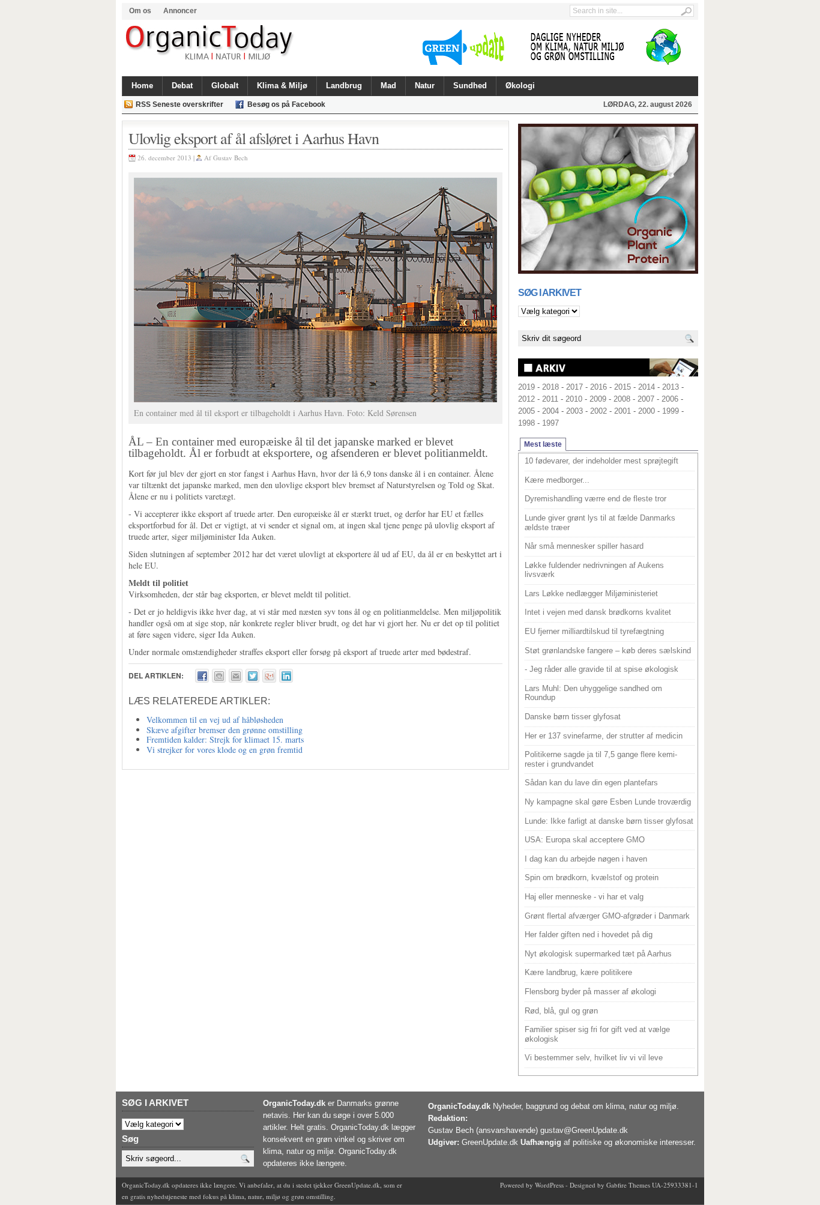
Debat (182, 85)
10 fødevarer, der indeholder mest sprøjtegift (601, 460)
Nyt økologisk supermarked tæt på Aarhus (598, 953)
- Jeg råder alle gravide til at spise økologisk (601, 669)
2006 (670, 398)
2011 (550, 398)
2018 (550, 386)
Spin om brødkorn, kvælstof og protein (592, 877)
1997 (550, 422)
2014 (646, 386)
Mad (388, 85)
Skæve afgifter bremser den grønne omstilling (224, 729)
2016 (598, 386)
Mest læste (543, 444)
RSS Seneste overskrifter (179, 104)
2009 (597, 398)
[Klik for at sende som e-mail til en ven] (236, 676)
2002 (598, 410)
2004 (550, 410)
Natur (425, 85)
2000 (646, 410)
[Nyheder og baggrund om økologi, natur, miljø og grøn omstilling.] (210, 43)
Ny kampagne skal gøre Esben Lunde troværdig (608, 801)
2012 (526, 398)
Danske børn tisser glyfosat (573, 716)
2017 (574, 386)
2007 (646, 398)
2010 (573, 398)
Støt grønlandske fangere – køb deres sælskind (608, 650)
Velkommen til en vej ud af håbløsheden (214, 719)
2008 (621, 398)
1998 (526, 422)
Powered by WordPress (532, 1184)
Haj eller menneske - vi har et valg (584, 896)
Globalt (224, 85)
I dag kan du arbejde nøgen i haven (586, 858)
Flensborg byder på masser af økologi (590, 991)
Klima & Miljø (282, 85)
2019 (526, 386)
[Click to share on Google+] (269, 676)
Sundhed (470, 85)
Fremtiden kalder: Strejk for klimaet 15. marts (225, 739)
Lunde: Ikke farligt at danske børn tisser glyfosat (609, 821)
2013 (670, 386)
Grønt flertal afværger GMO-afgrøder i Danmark (607, 915)
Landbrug (344, 85)
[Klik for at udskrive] (219, 676)
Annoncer (180, 11)
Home (142, 85)
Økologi (520, 85)
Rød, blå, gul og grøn (561, 1010)
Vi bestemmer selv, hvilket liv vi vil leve (594, 1057)
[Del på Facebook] (202, 676)
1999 (670, 410)
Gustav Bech (230, 157)
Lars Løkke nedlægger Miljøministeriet (591, 593)
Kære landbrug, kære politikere (578, 972)
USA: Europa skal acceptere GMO (585, 839)
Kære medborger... (557, 480)
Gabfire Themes (628, 1184)
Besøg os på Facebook (286, 104)
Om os (140, 11)
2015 (622, 386)
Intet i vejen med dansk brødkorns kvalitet (598, 612)
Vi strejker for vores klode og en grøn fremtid (224, 749)
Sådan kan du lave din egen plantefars (591, 782)
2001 (622, 410)
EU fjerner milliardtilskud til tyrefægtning (594, 631)
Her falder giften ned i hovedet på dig (589, 934)
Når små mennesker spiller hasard (584, 546)
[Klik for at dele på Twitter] (252, 676)
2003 (574, 410)
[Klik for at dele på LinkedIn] (286, 676)
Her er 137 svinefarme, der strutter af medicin (604, 735)
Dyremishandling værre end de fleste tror (595, 498)
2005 (526, 410)
